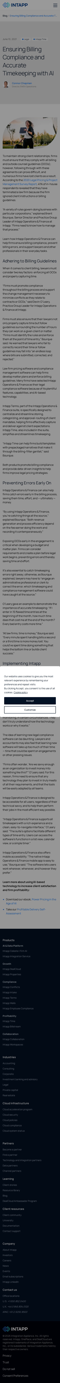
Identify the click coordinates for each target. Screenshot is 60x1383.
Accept (30, 700)
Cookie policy (21, 692)
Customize (30, 709)
